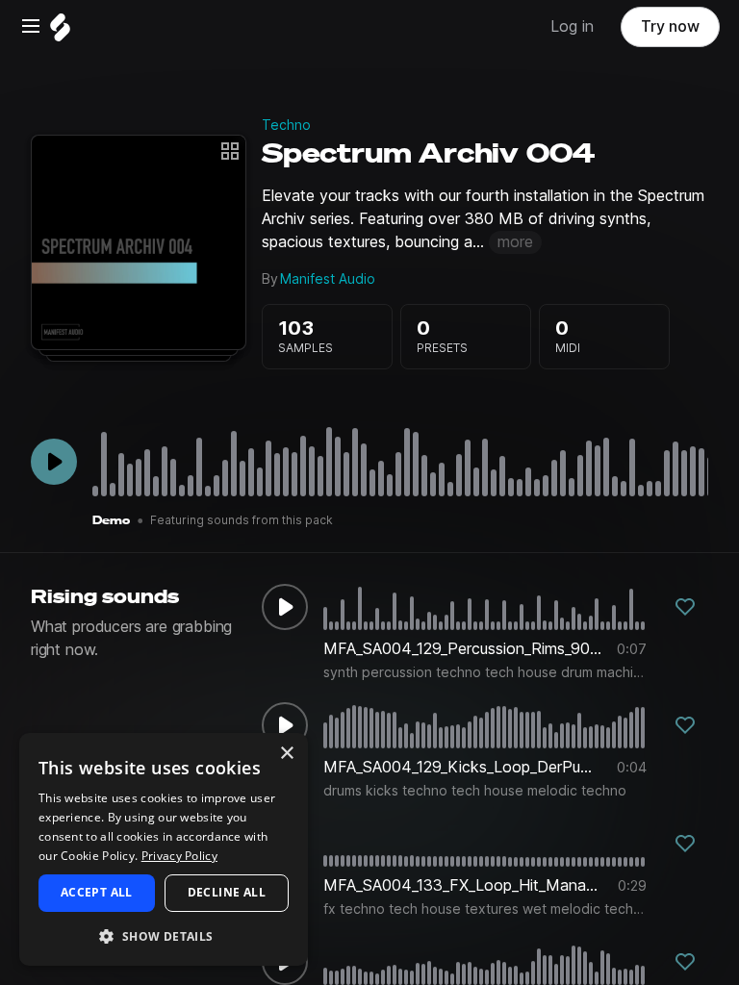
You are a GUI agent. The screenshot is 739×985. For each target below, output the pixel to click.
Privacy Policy (179, 855)
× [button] (286, 753)
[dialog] (163, 849)
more (515, 242)
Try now (670, 26)
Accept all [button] (97, 892)
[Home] (60, 32)
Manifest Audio (327, 279)
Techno (286, 125)
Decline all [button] (227, 892)
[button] (163, 935)
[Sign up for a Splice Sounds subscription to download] (685, 607)
